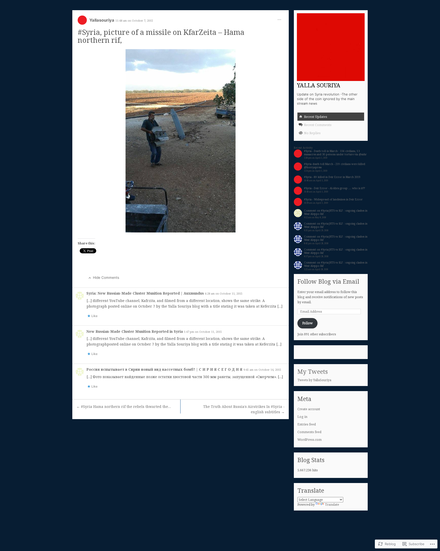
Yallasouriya (102, 20)
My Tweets (312, 372)
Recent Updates (315, 117)
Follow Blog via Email (328, 281)
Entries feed (306, 424)
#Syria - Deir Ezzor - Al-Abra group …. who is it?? (334, 188)
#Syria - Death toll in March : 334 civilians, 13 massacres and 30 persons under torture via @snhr (335, 152)
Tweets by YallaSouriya (314, 380)
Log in (302, 417)
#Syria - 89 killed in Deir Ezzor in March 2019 (332, 177)
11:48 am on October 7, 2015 (134, 20)
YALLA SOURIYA (318, 85)
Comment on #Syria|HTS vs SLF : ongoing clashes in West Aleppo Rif (335, 212)
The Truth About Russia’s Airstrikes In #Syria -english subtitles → (244, 409)
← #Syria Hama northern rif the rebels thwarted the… (123, 406)
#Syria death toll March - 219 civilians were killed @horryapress (334, 165)
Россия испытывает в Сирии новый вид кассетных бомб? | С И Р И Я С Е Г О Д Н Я (164, 369)
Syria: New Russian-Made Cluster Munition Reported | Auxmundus (145, 293)
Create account (308, 409)
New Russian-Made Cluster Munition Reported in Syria (135, 331)
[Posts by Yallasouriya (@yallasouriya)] (82, 22)
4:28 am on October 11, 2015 (223, 293)
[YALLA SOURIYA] (331, 47)
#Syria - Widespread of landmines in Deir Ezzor (333, 199)
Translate (332, 504)
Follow (307, 323)
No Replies (312, 133)
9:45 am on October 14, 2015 (262, 369)
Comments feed (309, 432)
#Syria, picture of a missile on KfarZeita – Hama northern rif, (161, 36)
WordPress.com (309, 439)
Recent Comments (318, 125)
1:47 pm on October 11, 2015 (203, 332)
